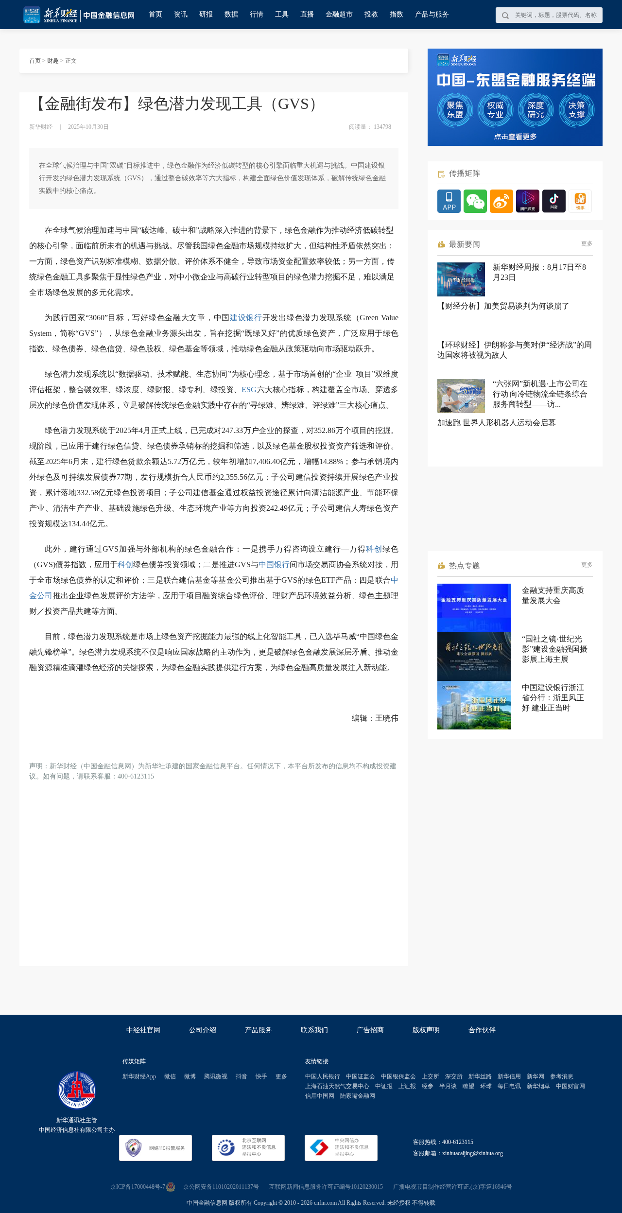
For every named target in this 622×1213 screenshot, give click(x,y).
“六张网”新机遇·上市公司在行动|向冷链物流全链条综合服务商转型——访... (540, 394)
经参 (427, 1086)
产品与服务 (432, 14)
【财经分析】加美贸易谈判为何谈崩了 (503, 306)
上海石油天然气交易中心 (337, 1086)
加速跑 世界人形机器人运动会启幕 (496, 422)
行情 (256, 14)
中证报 (384, 1086)
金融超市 (339, 14)
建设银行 (246, 317)
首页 (155, 14)
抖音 (241, 1076)
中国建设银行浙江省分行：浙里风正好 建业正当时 (553, 697)
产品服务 (258, 1030)
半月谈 (448, 1086)
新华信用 (509, 1076)
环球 (486, 1086)
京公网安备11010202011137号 (221, 1186)
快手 (261, 1076)
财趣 (53, 60)
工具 (282, 14)
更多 (587, 243)
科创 (374, 549)
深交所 (454, 1076)
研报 (206, 14)
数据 (231, 14)
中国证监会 (360, 1076)
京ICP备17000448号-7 (137, 1186)
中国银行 (274, 564)
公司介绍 (202, 1030)
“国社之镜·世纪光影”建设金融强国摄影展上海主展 (554, 649)
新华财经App (139, 1076)
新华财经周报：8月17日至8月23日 (539, 272)
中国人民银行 (322, 1076)
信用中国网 (319, 1095)
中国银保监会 (398, 1076)
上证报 (407, 1086)
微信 (170, 1076)
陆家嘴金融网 (357, 1095)
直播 (307, 14)
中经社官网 (143, 1030)
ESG (249, 389)
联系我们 (314, 1030)
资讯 (181, 14)
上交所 (430, 1076)
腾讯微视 (215, 1076)
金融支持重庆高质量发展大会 (553, 595)
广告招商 (370, 1030)
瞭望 (468, 1086)
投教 (371, 14)
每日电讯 (509, 1086)
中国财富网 (570, 1086)
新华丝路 (480, 1076)
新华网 (535, 1076)
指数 (396, 14)
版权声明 (426, 1030)
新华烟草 (538, 1086)
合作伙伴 (482, 1030)
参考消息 (561, 1076)
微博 (190, 1076)
